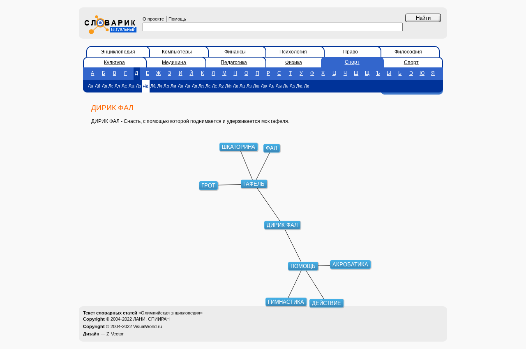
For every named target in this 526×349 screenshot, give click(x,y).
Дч (249, 85)
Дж (131, 85)
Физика (293, 62)
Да (90, 85)
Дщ (264, 85)
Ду (221, 85)
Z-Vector (115, 333)
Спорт (352, 62)
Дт (214, 85)
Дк (159, 85)
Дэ (292, 85)
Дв (104, 85)
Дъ (271, 85)
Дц (242, 85)
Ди (145, 85)
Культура (114, 62)
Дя (306, 85)
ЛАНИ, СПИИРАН (151, 319)
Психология (293, 52)
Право (350, 52)
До (187, 85)
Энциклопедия (118, 52)
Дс (207, 85)
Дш (256, 85)
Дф (228, 85)
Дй (153, 85)
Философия (408, 52)
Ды (278, 85)
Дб (97, 85)
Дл (166, 85)
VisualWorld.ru (147, 326)
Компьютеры (177, 52)
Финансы (235, 52)
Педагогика (234, 62)
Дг (110, 85)
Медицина (174, 62)
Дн (180, 85)
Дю (299, 85)
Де (124, 85)
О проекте (153, 18)
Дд (117, 85)
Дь (285, 85)
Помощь (177, 18)
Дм (173, 85)
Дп (194, 85)
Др (201, 85)
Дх (235, 85)
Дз (138, 85)
